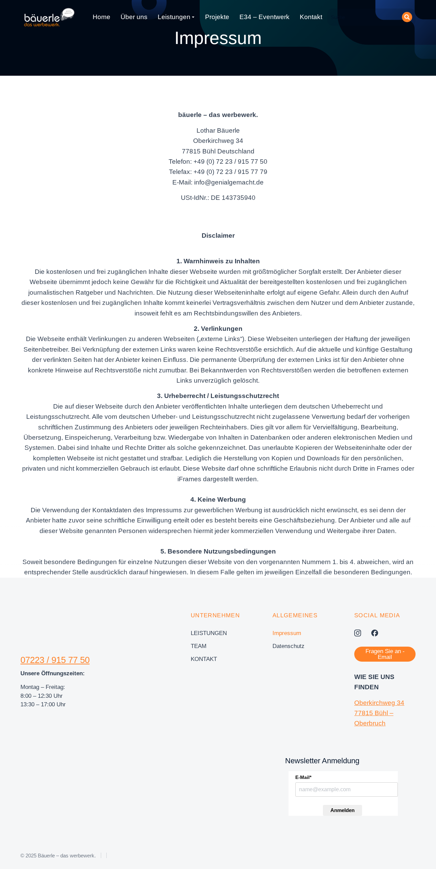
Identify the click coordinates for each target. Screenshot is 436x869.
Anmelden (342, 810)
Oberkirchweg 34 (379, 702)
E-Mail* (303, 777)
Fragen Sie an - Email (385, 654)
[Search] (407, 17)
